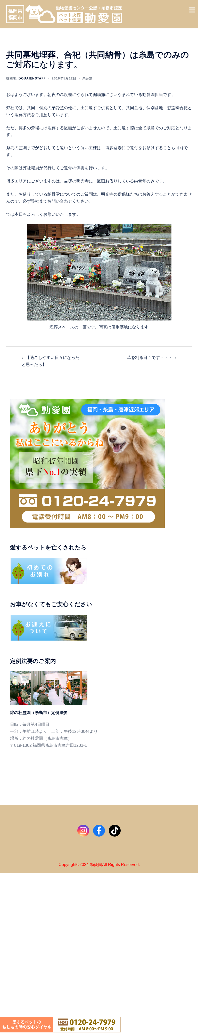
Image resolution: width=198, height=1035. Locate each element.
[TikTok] (115, 831)
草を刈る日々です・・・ (149, 357)
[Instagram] (83, 831)
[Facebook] (99, 831)
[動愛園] (64, 14)
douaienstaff (32, 78)
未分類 (87, 78)
